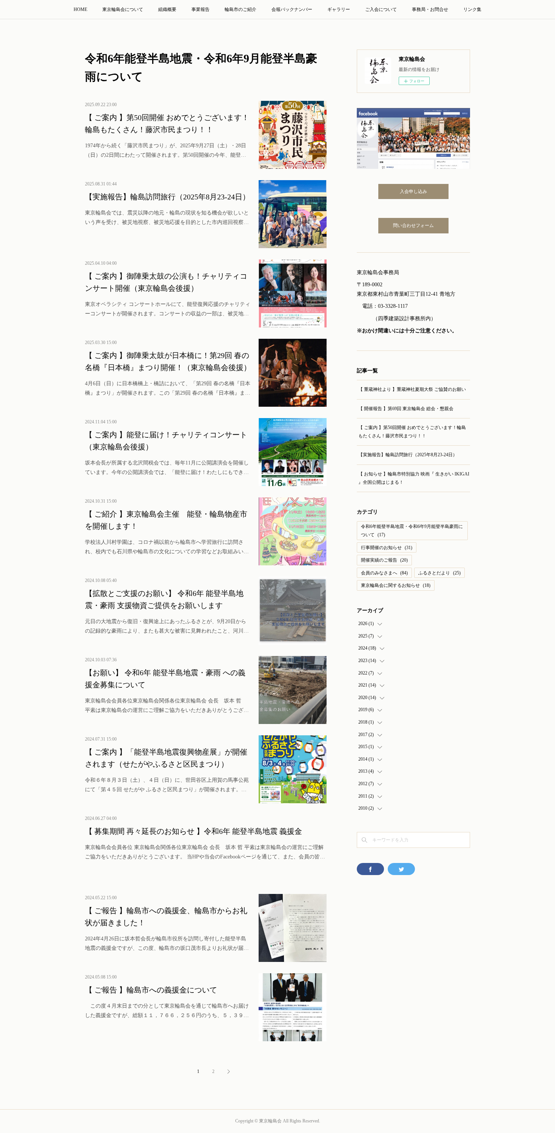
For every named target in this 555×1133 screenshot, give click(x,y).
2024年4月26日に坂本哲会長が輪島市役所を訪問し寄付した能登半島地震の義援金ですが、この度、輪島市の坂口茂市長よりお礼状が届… (167, 943)
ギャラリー (338, 9)
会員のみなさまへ (384, 573)
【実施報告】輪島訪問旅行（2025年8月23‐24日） (167, 197)
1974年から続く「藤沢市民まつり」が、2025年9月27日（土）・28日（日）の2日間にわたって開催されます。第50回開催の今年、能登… (165, 150)
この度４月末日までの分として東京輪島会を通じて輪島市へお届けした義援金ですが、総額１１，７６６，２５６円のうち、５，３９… (167, 1010)
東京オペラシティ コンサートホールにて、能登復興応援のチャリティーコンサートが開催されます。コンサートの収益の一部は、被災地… (167, 308)
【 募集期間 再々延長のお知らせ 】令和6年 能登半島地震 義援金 (193, 831)
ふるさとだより (439, 573)
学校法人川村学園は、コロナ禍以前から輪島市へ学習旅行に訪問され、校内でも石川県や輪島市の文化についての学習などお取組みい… (167, 546)
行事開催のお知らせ (386, 547)
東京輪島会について (122, 9)
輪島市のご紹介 (240, 9)
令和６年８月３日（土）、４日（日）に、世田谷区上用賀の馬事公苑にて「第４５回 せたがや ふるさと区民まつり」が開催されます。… (167, 784)
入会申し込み (413, 191)
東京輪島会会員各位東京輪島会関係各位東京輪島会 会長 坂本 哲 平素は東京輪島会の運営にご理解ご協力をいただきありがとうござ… (167, 705)
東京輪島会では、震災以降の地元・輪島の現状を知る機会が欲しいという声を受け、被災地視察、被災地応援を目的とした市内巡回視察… (167, 217)
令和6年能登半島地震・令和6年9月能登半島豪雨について (412, 530)
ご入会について (381, 9)
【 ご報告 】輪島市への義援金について (151, 990)
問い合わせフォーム (413, 225)
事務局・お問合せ (430, 9)
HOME (80, 9)
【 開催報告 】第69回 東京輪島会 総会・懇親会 (405, 408)
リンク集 (472, 9)
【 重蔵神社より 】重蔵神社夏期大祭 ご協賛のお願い (412, 389)
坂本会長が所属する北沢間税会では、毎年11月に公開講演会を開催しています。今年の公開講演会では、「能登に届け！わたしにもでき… (167, 467)
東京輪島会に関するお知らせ (395, 585)
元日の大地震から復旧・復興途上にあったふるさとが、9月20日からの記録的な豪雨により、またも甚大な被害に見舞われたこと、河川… (167, 626)
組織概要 (167, 9)
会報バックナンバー (291, 9)
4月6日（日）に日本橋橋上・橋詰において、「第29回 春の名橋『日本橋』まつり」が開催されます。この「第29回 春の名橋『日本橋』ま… (167, 388)
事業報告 (200, 9)
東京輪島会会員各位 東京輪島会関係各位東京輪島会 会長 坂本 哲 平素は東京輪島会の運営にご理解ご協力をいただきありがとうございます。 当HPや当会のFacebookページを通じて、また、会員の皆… (205, 852)
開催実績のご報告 (384, 560)
